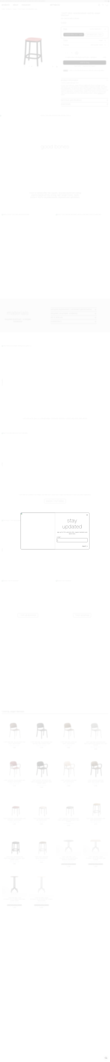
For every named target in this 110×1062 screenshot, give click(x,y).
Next (84, 546)
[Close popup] (87, 515)
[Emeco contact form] (106, 1058)
